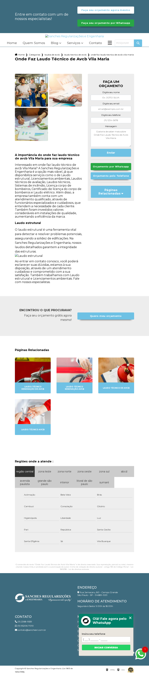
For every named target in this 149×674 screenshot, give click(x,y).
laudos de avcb (52, 54)
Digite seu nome (111, 92)
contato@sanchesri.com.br (31, 630)
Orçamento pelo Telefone (111, 175)
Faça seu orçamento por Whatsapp (105, 23)
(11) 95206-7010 (25, 625)
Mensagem (111, 126)
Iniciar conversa (106, 647)
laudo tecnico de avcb (75, 54)
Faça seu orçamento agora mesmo (105, 10)
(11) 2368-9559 (24, 621)
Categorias (34, 54)
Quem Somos (34, 43)
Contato (95, 43)
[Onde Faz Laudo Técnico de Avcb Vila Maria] (31, 90)
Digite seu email (111, 103)
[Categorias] (110, 43)
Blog (54, 43)
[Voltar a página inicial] (74, 36)
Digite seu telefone (110, 115)
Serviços (73, 43)
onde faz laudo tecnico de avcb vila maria (112, 54)
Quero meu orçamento (106, 316)
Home (12, 43)
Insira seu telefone (93, 634)
